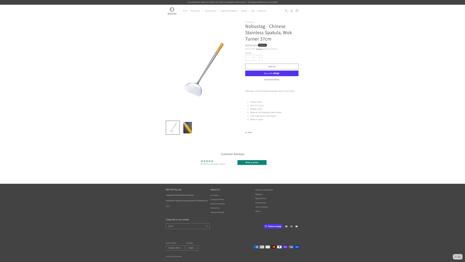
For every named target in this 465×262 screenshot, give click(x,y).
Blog (168, 206)
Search (258, 211)
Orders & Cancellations (264, 190)
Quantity (248, 53)
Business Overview (218, 204)
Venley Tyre (215, 208)
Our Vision (215, 195)
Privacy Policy (260, 203)
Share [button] (250, 132)
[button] (196, 10)
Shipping (259, 49)
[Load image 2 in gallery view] (187, 128)
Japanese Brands (217, 212)
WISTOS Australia (176, 256)
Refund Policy (260, 198)
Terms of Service (261, 207)
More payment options (271, 79)
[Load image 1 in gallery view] (173, 128)
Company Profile (217, 199)
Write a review (252, 162)
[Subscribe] (206, 226)
